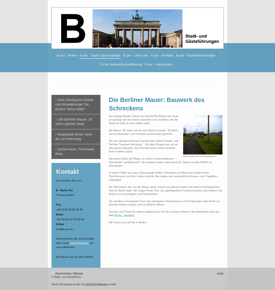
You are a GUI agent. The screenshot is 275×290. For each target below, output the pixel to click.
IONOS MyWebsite (96, 284)
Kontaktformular (79, 242)
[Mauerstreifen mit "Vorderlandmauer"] (202, 134)
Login (220, 273)
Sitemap (78, 273)
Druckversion (63, 273)
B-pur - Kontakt (124, 215)
